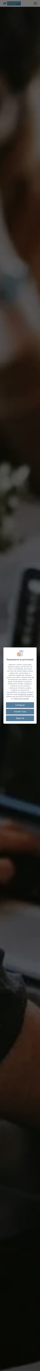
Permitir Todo (20, 712)
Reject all (20, 718)
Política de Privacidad (21, 698)
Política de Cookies (25, 694)
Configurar (20, 705)
